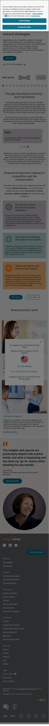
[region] (24, 15)
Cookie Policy (35, 16)
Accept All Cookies (24, 27)
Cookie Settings (24, 21)
